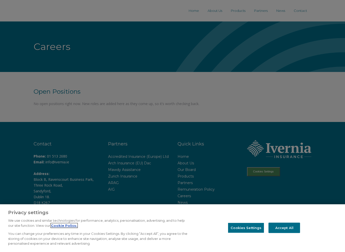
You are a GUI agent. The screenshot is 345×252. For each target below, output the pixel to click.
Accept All (284, 227)
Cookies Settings (246, 227)
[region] (172, 228)
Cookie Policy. (64, 225)
